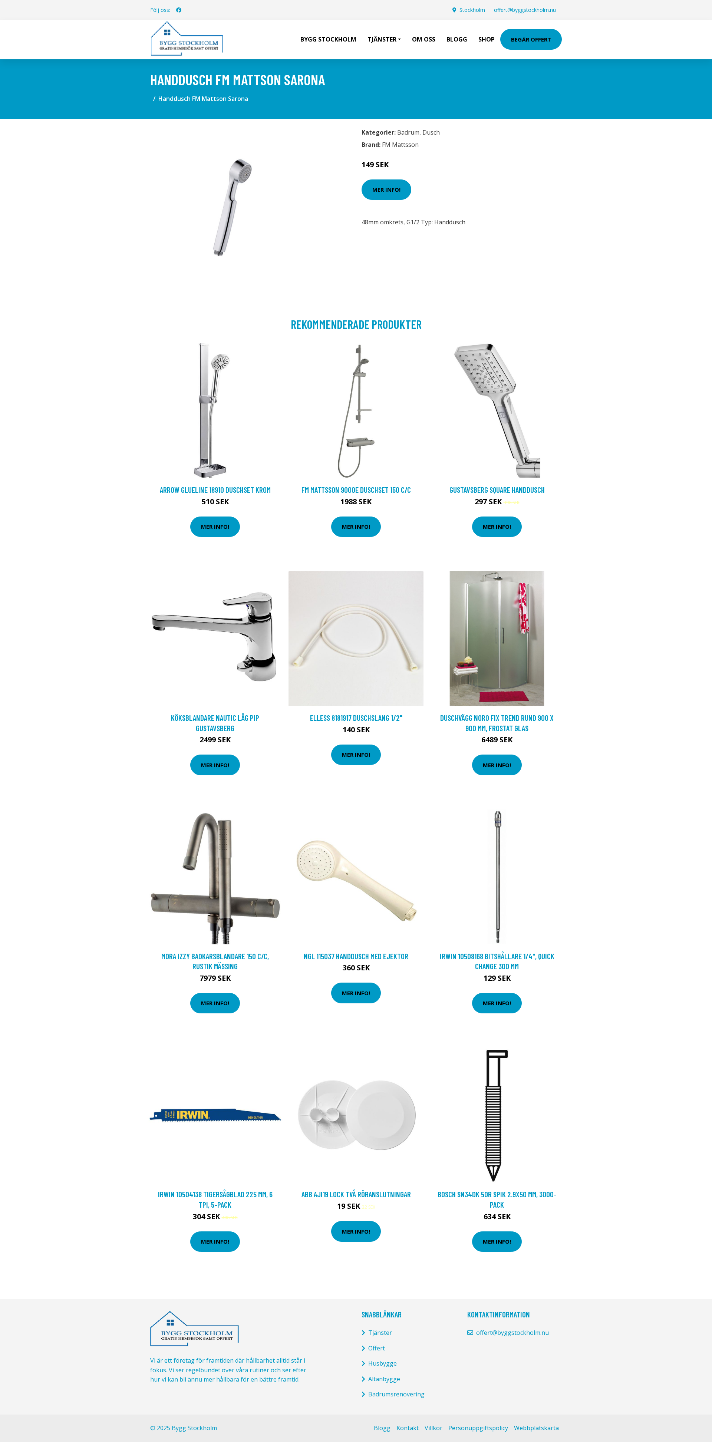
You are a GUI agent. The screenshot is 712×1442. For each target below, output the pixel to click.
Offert (376, 1348)
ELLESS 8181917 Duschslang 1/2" (356, 717)
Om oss (423, 39)
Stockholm (472, 9)
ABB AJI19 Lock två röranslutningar (356, 1194)
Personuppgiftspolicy (478, 1428)
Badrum (408, 132)
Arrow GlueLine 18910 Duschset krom (215, 489)
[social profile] (178, 10)
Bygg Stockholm (328, 39)
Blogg (456, 39)
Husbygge (382, 1363)
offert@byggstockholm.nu (525, 9)
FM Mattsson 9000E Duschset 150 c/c (356, 489)
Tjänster (380, 1333)
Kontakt (407, 1428)
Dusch (431, 132)
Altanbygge (384, 1379)
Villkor (433, 1428)
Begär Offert (531, 39)
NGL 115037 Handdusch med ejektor (356, 956)
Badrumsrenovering (396, 1394)
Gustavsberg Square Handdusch (497, 489)
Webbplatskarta (536, 1428)
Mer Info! (386, 189)
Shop (486, 39)
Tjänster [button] (381, 39)
